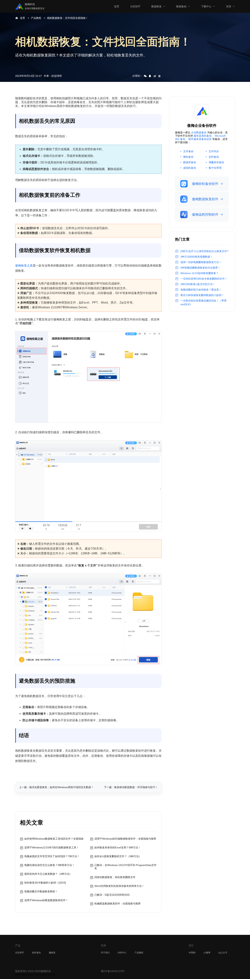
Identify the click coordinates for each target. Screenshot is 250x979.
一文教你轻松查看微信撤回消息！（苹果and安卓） (203, 302)
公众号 (224, 952)
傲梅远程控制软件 (205, 214)
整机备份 (188, 156)
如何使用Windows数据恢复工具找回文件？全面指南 (53, 838)
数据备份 (181, 6)
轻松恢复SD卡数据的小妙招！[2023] (45, 882)
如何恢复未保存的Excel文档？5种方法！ (117, 847)
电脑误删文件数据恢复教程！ (41, 891)
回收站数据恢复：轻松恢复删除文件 (114, 877)
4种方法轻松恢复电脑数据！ (196, 256)
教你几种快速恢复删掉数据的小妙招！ (202, 295)
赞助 (193, 952)
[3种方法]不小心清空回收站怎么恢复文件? (204, 251)
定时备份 (214, 156)
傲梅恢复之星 (24, 265)
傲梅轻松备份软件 (205, 184)
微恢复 (52, 952)
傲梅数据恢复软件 (205, 199)
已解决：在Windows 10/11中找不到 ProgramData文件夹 (125, 867)
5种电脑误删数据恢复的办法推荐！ (200, 267)
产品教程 (36, 17)
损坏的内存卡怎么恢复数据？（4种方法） (48, 873)
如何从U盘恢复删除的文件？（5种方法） (117, 856)
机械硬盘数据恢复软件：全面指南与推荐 (117, 903)
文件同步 (214, 151)
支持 (228, 6)
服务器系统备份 (203, 135)
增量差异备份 (216, 162)
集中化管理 (215, 167)
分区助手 (135, 6)
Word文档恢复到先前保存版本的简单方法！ (119, 885)
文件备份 (188, 151)
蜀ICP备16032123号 (112, 971)
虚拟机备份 (189, 167)
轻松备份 (36, 952)
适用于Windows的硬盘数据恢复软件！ (46, 900)
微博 (208, 952)
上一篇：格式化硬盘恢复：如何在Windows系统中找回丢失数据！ (56, 787)
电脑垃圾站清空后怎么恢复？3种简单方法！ (49, 865)
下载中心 (206, 6)
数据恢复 (156, 6)
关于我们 (105, 952)
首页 (116, 6)
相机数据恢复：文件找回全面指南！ (67, 17)
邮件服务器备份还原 (200, 139)
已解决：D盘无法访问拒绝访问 (112, 894)
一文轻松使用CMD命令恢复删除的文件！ (203, 278)
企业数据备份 (198, 132)
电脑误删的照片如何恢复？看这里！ (200, 289)
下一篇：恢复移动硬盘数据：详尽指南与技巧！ (131, 787)
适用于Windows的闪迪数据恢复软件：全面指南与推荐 (125, 838)
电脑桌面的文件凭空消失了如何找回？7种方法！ (52, 856)
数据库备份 (189, 162)
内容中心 (122, 952)
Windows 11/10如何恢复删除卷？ (199, 273)
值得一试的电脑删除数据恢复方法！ (200, 262)
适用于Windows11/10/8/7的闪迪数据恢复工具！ (51, 847)
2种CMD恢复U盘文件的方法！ (197, 284)
